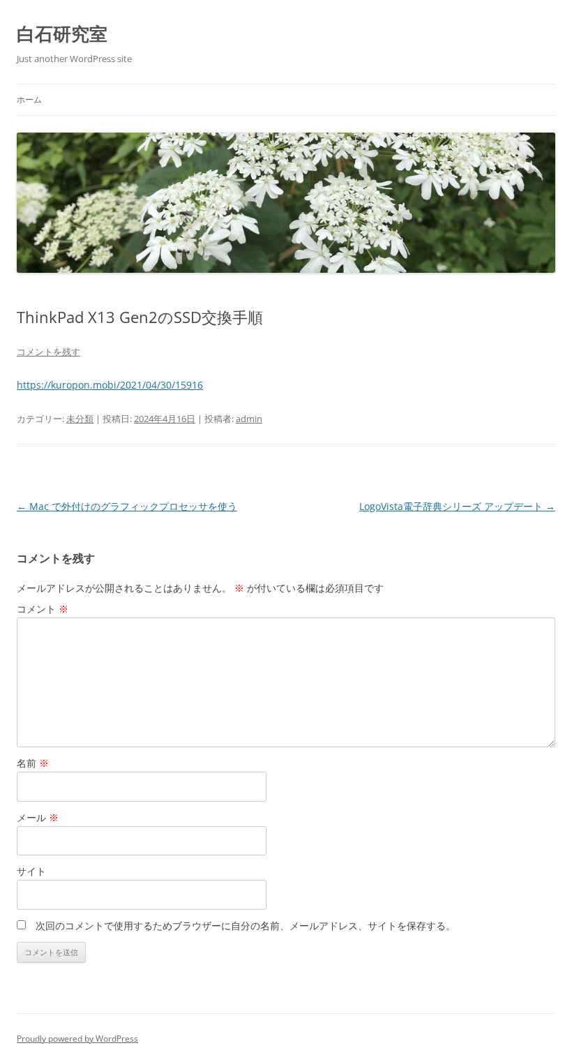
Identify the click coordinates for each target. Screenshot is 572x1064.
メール (38, 817)
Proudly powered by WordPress (77, 1038)
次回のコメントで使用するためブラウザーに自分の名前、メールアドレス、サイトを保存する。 (246, 925)
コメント (42, 608)
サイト (31, 871)
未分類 (79, 418)
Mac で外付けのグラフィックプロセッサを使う (127, 506)
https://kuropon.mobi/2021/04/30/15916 (110, 384)
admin (249, 418)
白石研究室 (62, 33)
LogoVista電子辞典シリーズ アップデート (457, 506)
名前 (33, 763)
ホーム (29, 99)
